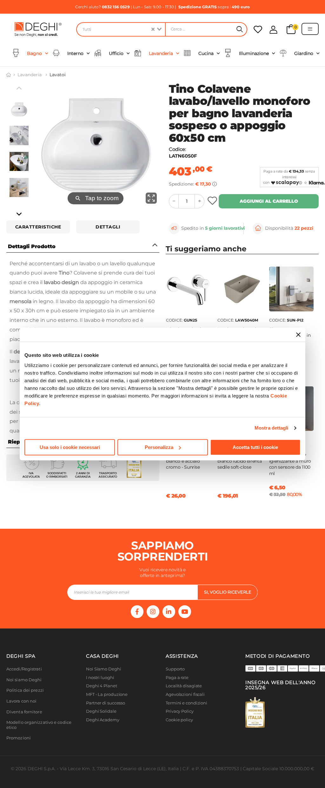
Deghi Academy (102, 719)
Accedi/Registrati (24, 669)
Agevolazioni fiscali (185, 694)
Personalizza (159, 447)
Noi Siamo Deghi (103, 669)
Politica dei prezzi (25, 690)
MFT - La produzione (107, 694)
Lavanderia (30, 75)
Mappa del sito (181, 728)
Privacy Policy (180, 711)
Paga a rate (177, 677)
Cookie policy (179, 719)
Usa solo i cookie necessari (70, 447)
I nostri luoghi (100, 677)
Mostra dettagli (272, 428)
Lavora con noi (21, 701)
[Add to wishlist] (213, 201)
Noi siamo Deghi (24, 679)
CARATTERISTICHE (38, 227)
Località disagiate (184, 685)
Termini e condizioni (186, 703)
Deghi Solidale (101, 711)
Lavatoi (58, 75)
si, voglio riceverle (227, 591)
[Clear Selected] (153, 29)
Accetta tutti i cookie (255, 447)
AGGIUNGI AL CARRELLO (269, 201)
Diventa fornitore (24, 712)
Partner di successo (105, 703)
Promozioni (18, 738)
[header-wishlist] (258, 29)
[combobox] (120, 29)
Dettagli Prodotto (32, 246)
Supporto (175, 669)
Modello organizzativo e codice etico (38, 725)
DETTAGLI (108, 227)
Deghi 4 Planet (101, 685)
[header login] (273, 30)
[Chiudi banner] (298, 334)
